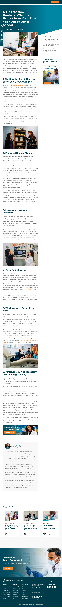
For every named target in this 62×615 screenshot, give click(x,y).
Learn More (8, 572)
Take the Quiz (25, 600)
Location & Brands (6, 598)
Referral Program (6, 596)
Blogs (23, 590)
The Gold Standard (6, 600)
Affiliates (42, 6)
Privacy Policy (25, 602)
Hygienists (15, 598)
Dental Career (6, 13)
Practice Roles (15, 600)
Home (4, 590)
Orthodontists (15, 594)
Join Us (53, 6)
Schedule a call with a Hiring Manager (15, 423)
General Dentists (16, 590)
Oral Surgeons (15, 596)
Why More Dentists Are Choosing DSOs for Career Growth (49, 55)
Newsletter (24, 598)
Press (23, 596)
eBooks (23, 592)
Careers (47, 6)
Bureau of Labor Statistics (19, 89)
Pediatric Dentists (16, 592)
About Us (31, 6)
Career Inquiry (5, 594)
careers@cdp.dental (50, 588)
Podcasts (24, 594)
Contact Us (5, 592)
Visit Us (34, 586)
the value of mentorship (27, 293)
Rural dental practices (9, 232)
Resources (36, 6)
